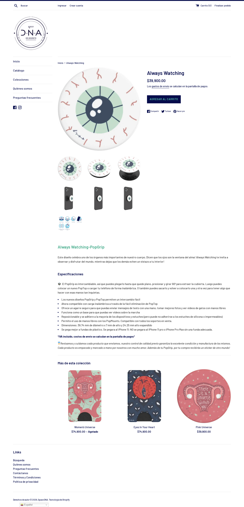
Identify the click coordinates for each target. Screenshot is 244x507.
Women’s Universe (84, 427)
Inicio (16, 61)
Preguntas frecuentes (27, 97)
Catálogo (18, 70)
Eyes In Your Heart (144, 427)
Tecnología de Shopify (59, 499)
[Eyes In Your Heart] (144, 396)
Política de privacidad (25, 481)
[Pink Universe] (204, 396)
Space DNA (43, 499)
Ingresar (62, 5)
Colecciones (21, 79)
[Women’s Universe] (85, 396)
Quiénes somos (22, 88)
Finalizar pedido (223, 5)
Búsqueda (18, 460)
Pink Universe (204, 427)
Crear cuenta (76, 5)
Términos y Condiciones (27, 477)
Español (28, 504)
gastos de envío (160, 86)
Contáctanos (20, 473)
